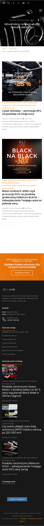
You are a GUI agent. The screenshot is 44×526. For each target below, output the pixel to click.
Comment (27, 119)
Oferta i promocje (23, 105)
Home (4, 49)
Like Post (18, 119)
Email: (4, 312)
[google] (28, 3)
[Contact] (4, 319)
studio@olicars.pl (12, 312)
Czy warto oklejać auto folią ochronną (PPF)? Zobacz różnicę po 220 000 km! (21, 429)
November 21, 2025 (8, 384)
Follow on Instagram (17, 499)
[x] (18, 3)
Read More (8, 135)
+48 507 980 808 (13, 320)
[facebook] (13, 3)
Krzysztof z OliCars (8, 119)
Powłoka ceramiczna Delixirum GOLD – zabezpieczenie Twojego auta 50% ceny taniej (21, 466)
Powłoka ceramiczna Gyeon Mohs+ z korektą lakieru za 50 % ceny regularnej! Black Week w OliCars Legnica (21, 391)
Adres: (4, 314)
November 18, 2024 (8, 460)
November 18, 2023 (8, 186)
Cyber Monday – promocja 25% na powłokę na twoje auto (21, 112)
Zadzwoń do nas (12, 318)
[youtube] (23, 3)
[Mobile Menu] (40, 10)
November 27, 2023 (9, 105)
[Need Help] (4, 3)
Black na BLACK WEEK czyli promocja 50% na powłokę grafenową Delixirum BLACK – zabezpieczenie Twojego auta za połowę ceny (22, 197)
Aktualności (13, 49)
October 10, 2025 (8, 424)
